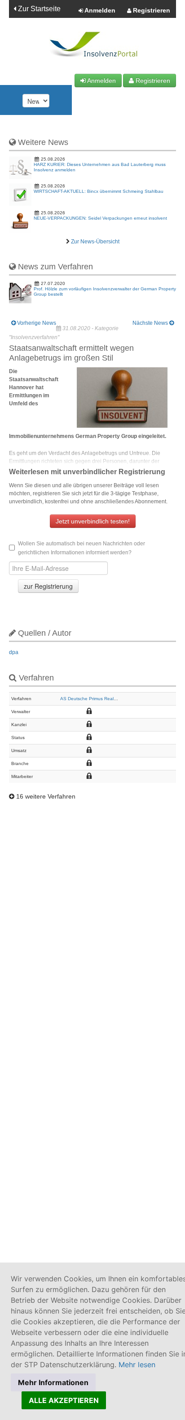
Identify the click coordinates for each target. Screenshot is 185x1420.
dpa (13, 652)
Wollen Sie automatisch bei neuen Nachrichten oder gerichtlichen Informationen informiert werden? (81, 548)
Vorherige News (36, 323)
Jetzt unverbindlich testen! (93, 521)
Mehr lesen (137, 1364)
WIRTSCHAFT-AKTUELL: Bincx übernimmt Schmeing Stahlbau (98, 191)
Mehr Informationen (53, 1382)
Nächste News (150, 323)
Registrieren (150, 10)
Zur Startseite (38, 9)
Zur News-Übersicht (95, 241)
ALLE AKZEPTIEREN (64, 1400)
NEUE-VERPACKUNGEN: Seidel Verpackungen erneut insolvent (100, 218)
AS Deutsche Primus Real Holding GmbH (102, 698)
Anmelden (99, 10)
